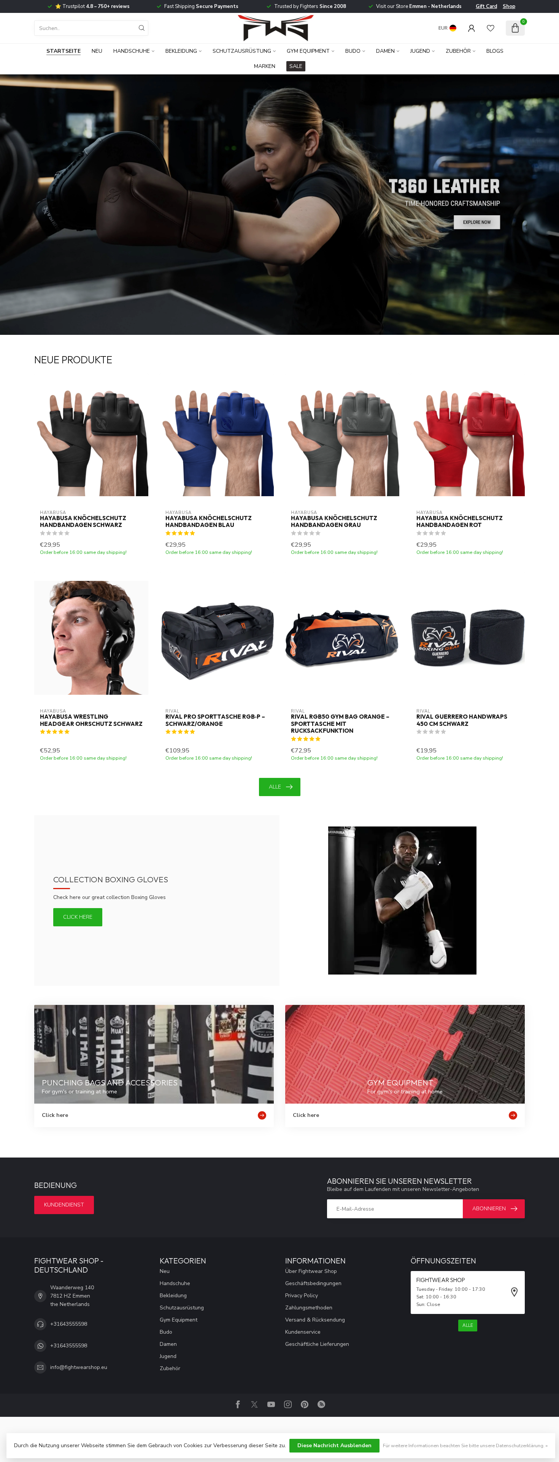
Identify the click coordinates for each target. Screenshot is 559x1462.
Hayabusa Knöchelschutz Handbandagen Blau (208, 521)
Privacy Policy (301, 1295)
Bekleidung (181, 51)
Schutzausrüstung (242, 51)
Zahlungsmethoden (308, 1307)
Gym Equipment (308, 51)
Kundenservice (303, 1332)
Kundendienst (64, 1204)
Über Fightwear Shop (311, 1271)
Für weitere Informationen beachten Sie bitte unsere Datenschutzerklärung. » (465, 1445)
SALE (295, 66)
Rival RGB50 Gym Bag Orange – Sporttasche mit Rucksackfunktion (340, 723)
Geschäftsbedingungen (313, 1283)
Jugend (420, 51)
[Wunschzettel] (490, 28)
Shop (509, 6)
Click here (77, 917)
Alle (275, 786)
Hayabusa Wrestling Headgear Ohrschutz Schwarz (91, 720)
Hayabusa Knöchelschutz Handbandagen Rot (459, 521)
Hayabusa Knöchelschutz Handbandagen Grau (334, 521)
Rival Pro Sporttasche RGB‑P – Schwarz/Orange (215, 720)
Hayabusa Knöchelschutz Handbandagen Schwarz (83, 521)
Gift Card (486, 6)
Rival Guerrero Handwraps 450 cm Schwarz (461, 720)
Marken (264, 66)
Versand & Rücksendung (315, 1319)
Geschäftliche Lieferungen (317, 1344)
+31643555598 (68, 1324)
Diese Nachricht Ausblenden (334, 1445)
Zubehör (458, 51)
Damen (385, 51)
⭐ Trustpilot (92, 6)
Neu (97, 51)
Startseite (63, 51)
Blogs (494, 51)
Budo (352, 51)
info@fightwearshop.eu (78, 1367)
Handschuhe (131, 51)
